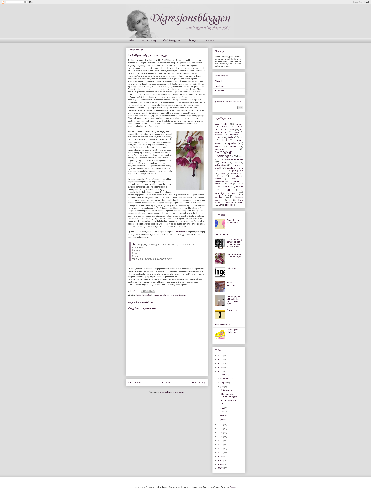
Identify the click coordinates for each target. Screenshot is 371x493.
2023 (220, 355)
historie (218, 147)
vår (220, 205)
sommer (185, 295)
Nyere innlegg (135, 382)
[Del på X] (148, 291)
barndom (239, 124)
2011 (220, 452)
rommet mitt (237, 173)
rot (222, 176)
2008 (220, 464)
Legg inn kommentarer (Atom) (172, 392)
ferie (230, 137)
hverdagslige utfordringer (161, 295)
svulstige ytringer (225, 193)
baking (226, 124)
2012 (220, 448)
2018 (220, 424)
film (241, 137)
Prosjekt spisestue (231, 283)
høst (241, 156)
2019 (220, 371)
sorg (230, 184)
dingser (236, 132)
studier (239, 186)
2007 (220, 468)
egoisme (234, 135)
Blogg (131, 40)
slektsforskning (221, 181)
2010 (220, 456)
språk (217, 186)
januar (223, 420)
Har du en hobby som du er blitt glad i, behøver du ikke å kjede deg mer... (234, 244)
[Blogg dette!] (145, 291)
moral (235, 165)
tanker (219, 196)
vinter (240, 202)
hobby (138, 295)
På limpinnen (226, 390)
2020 (220, 367)
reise (223, 173)
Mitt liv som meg (148, 40)
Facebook (219, 86)
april (222, 412)
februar (224, 415)
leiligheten (220, 165)
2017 (220, 428)
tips (230, 200)
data (232, 129)
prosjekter (177, 295)
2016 (220, 432)
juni (222, 386)
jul (236, 162)
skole (234, 179)
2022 (220, 359)
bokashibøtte (181, 232)
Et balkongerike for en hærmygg (234, 255)
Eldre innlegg (198, 382)
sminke (236, 181)
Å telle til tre (232, 310)
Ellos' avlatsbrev (222, 324)
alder (217, 124)
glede (232, 143)
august (223, 382)
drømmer (218, 135)
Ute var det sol (221, 234)
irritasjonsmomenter (232, 159)
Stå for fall (231, 268)
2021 (220, 363)
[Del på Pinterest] (153, 291)
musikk (218, 168)
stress (228, 186)
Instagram (219, 91)
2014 (220, 440)
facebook (219, 137)
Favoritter (209, 40)
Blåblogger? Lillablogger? (233, 331)
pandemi (224, 171)
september (225, 378)
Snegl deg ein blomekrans (233, 221)
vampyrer (230, 202)
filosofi (224, 140)
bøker (224, 126)
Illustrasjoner (193, 40)
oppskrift (231, 168)
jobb (224, 162)
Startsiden (167, 382)
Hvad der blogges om (171, 40)
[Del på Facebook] (150, 291)
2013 (220, 444)
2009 (220, 460)
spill (238, 184)
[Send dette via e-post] (142, 291)
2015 (220, 436)
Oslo (241, 168)
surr (227, 190)
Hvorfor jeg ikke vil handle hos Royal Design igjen (234, 300)
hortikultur (146, 295)
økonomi (229, 205)
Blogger (233, 487)
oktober (224, 375)
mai (222, 408)
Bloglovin (219, 81)
